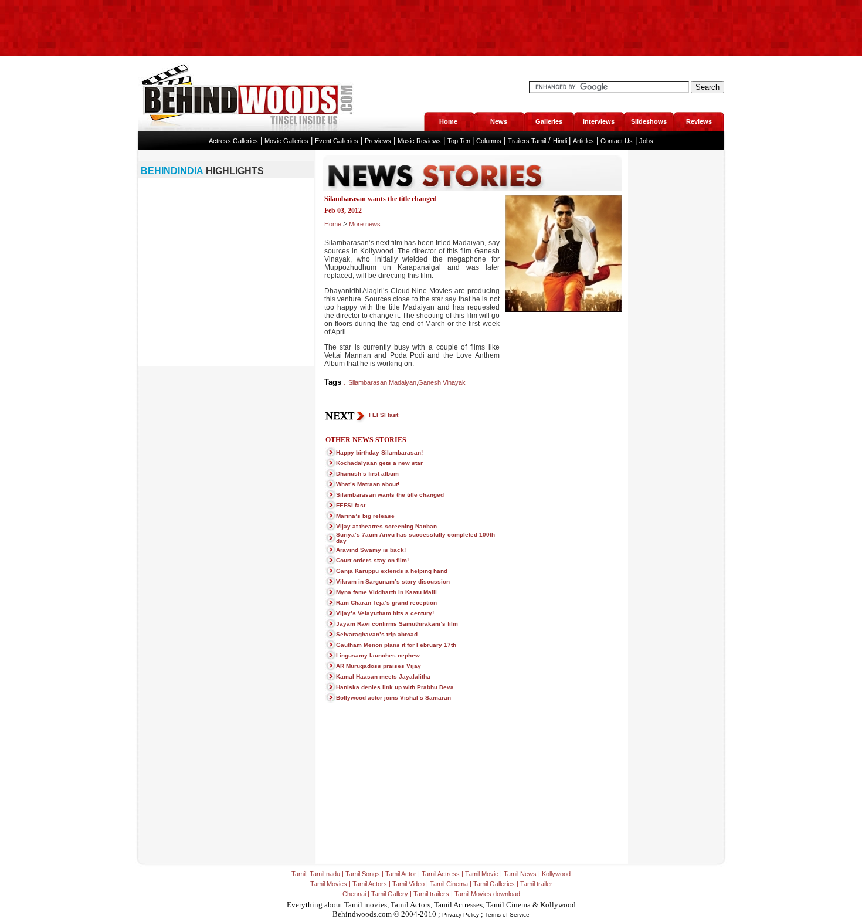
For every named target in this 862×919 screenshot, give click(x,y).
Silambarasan (367, 382)
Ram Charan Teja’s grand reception (386, 602)
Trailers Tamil (527, 140)
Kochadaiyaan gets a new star (379, 463)
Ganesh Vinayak (442, 382)
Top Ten (459, 140)
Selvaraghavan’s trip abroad (377, 634)
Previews (378, 140)
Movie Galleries (286, 140)
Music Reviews (419, 140)
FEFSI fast (383, 415)
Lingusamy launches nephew (378, 655)
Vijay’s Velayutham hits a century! (385, 613)
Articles (583, 140)
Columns (488, 140)
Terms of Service (507, 914)
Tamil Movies (328, 883)
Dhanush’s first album (367, 473)
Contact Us (616, 140)
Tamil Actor (400, 873)
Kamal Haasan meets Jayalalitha (383, 676)
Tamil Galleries (494, 883)
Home (332, 224)
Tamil (298, 873)
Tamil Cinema (449, 883)
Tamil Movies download (487, 893)
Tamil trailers (431, 893)
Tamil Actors (369, 883)
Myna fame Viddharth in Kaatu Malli (386, 592)
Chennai (354, 893)
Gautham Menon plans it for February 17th (396, 645)
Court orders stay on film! (372, 560)
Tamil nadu (325, 873)
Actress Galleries (233, 140)
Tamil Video (408, 883)
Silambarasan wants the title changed (390, 494)
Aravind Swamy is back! (371, 550)
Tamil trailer (536, 883)
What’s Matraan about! (367, 484)
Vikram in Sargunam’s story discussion (393, 581)
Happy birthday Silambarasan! (379, 452)
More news (365, 224)
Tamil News (520, 873)
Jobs (646, 140)
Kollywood (556, 873)
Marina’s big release (365, 516)
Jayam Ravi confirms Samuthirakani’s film (397, 623)
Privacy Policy (460, 914)
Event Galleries (336, 140)
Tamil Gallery (389, 893)
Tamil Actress (441, 873)
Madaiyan (402, 382)
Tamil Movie (481, 873)
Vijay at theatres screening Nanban (386, 526)
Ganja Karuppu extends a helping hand (391, 571)
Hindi (561, 140)
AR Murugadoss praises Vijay (378, 666)
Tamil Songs (362, 873)
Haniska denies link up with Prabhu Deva (395, 687)
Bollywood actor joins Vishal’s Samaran (393, 697)
